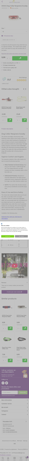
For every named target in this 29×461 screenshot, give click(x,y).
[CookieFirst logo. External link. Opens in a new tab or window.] (1, 224)
